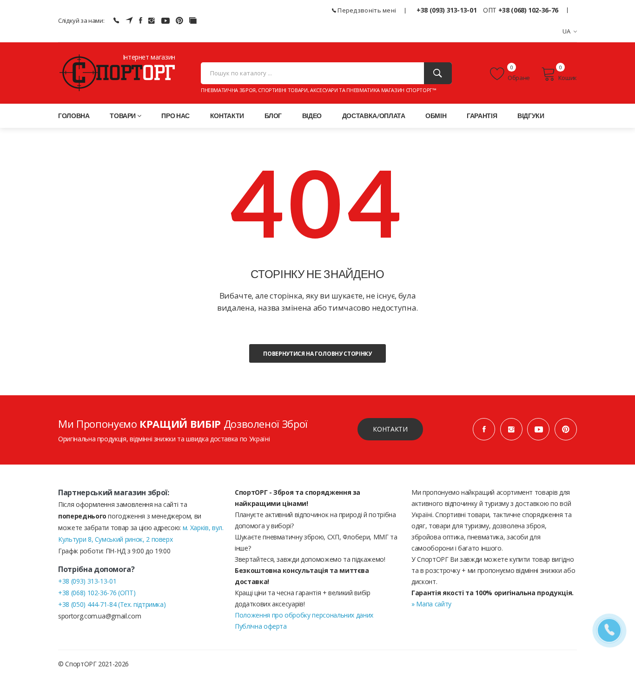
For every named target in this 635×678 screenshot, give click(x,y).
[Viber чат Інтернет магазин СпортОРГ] (116, 20)
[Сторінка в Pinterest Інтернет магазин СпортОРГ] (179, 20)
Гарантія (482, 116)
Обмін (435, 116)
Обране (518, 77)
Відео (312, 116)
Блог (273, 116)
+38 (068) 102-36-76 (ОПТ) (96, 592)
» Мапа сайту (431, 603)
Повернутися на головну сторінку (317, 354)
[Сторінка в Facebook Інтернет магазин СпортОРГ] (140, 20)
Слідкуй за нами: (81, 20)
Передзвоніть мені (366, 10)
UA (566, 31)
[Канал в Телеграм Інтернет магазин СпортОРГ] (129, 20)
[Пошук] (438, 73)
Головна (74, 116)
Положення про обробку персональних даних (304, 615)
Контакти (227, 116)
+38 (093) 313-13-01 (446, 10)
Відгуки (530, 116)
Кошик (567, 77)
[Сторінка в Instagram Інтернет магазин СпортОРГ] (151, 20)
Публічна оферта (261, 626)
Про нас (175, 116)
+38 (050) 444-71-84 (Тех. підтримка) (111, 604)
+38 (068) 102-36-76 (528, 10)
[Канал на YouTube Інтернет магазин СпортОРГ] (165, 20)
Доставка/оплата (373, 116)
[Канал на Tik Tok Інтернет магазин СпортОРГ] (193, 20)
